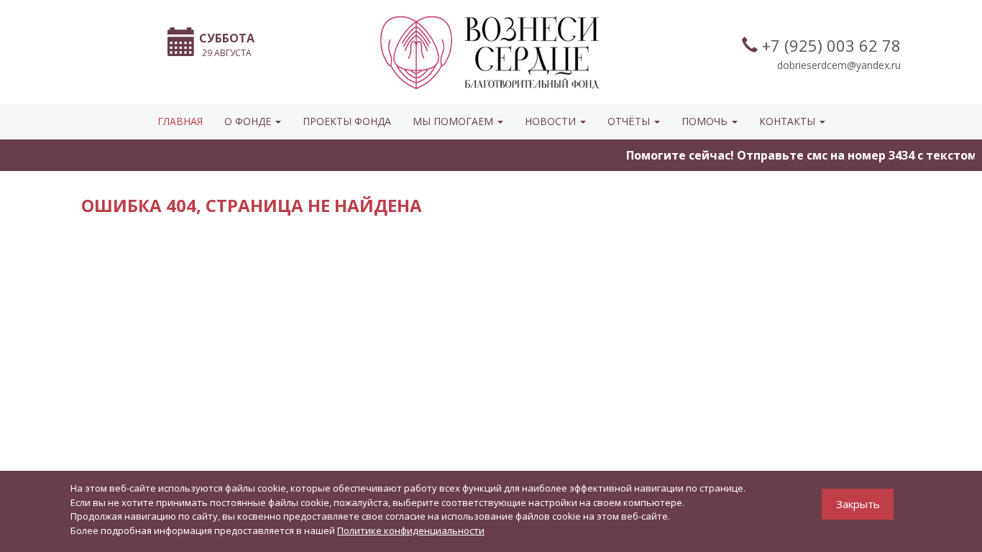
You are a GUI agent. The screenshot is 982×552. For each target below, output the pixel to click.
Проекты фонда (347, 121)
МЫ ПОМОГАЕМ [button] (454, 121)
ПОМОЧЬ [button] (706, 121)
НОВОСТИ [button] (552, 121)
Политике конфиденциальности (411, 530)
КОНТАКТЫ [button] (788, 121)
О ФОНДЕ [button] (249, 121)
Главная (180, 121)
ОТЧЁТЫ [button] (630, 121)
